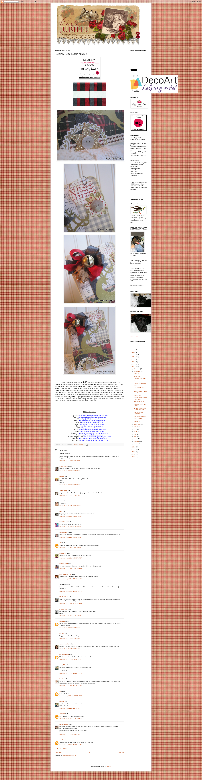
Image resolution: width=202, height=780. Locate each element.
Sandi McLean (63, 522)
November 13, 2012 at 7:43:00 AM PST (70, 516)
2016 (134, 357)
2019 (134, 349)
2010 (134, 449)
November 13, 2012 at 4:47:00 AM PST (70, 460)
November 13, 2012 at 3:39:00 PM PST (70, 638)
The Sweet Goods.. (139, 402)
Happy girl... (137, 373)
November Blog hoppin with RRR (140, 398)
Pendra (61, 679)
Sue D (61, 740)
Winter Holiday (138, 418)
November (137, 371)
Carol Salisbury (64, 654)
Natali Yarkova (63, 724)
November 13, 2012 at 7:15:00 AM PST (70, 495)
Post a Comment (62, 748)
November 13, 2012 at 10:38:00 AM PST (70, 568)
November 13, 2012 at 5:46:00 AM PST (70, 485)
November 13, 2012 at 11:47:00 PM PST (70, 685)
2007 (134, 457)
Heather (61, 476)
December (137, 369)
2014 (134, 362)
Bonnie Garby (63, 563)
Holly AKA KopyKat (65, 574)
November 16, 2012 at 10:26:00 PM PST (70, 718)
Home (90, 752)
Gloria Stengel (63, 532)
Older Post (121, 752)
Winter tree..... (137, 376)
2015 (134, 359)
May (135, 434)
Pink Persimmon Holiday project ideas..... (139, 387)
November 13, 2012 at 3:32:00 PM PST (70, 628)
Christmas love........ (139, 381)
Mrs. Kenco (62, 553)
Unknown (62, 621)
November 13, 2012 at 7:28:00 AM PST (70, 505)
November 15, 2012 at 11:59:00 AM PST (70, 708)
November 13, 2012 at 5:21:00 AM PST (70, 471)
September (137, 424)
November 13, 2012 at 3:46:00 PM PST (70, 649)
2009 (134, 452)
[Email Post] (86, 444)
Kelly (60, 511)
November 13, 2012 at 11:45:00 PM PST (70, 673)
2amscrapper (63, 490)
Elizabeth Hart (63, 597)
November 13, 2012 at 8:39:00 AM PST (70, 547)
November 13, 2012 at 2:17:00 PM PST (70, 615)
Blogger (108, 766)
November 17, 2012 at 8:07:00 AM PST (70, 734)
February (136, 441)
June (135, 431)
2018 (134, 352)
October (136, 422)
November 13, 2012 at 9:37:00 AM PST (70, 558)
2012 (134, 367)
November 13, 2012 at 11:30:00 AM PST (70, 579)
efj (60, 691)
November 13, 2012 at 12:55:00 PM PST (70, 603)
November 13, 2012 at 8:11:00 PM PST (70, 659)
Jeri (60, 543)
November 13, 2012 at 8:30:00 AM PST (70, 537)
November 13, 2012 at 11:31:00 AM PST (70, 591)
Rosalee (61, 701)
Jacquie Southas (64, 644)
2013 (134, 364)
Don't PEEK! (137, 395)
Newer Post (58, 752)
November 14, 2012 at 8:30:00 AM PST (70, 696)
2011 (134, 447)
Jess (60, 501)
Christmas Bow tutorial (140, 378)
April (135, 436)
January (136, 444)
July (135, 429)
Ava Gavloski (63, 609)
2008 (134, 454)
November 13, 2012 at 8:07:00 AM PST (70, 526)
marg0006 (62, 665)
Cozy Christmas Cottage (138, 412)
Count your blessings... (140, 383)
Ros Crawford (63, 466)
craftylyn (62, 714)
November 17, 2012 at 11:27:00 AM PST (70, 745)
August (136, 426)
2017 (134, 354)
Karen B (61, 633)
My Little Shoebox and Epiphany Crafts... (140, 408)
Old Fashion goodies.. (140, 416)
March (136, 439)
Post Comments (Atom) (69, 755)
